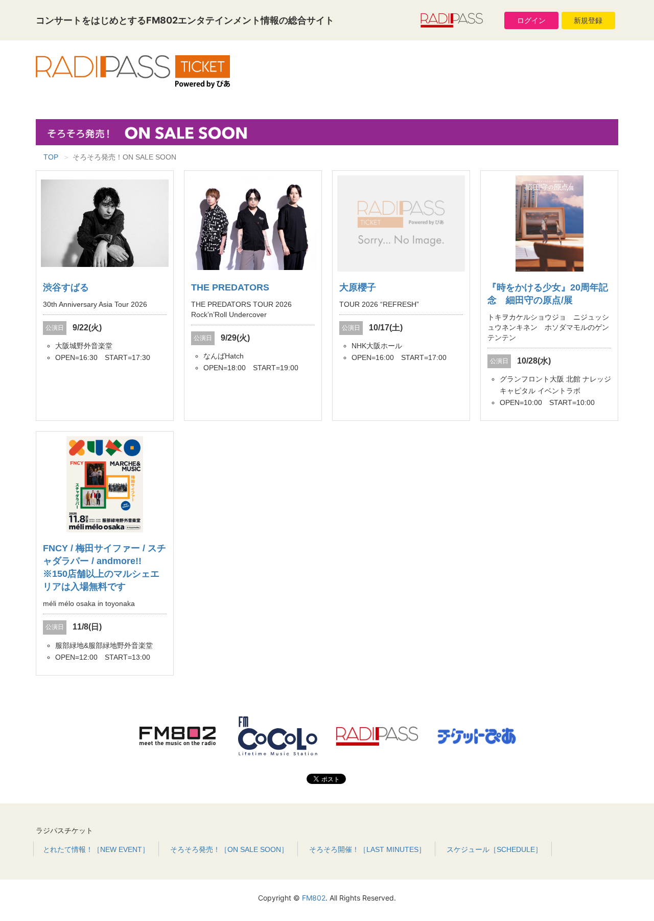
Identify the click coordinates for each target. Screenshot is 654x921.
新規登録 (588, 20)
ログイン (531, 20)
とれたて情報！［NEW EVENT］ (96, 849)
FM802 (313, 897)
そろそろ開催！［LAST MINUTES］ (367, 849)
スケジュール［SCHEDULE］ (494, 849)
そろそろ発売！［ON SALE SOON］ (229, 849)
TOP (50, 157)
